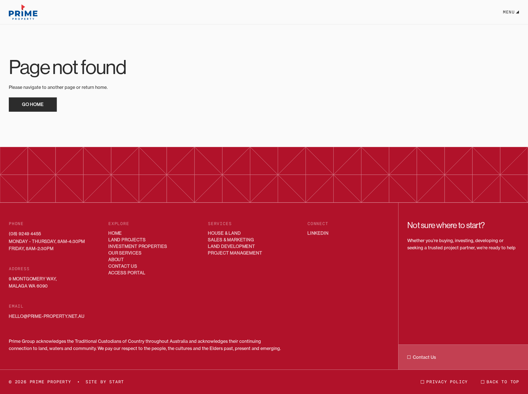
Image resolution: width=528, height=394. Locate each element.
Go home (33, 104)
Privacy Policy (447, 381)
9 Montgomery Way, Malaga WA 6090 (33, 282)
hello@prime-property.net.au (47, 316)
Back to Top (502, 381)
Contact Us (424, 357)
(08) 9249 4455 (25, 233)
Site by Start (105, 381)
